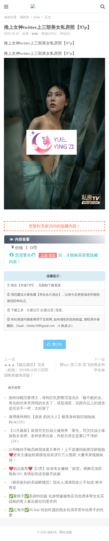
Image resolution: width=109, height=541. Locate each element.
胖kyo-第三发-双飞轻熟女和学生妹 (82, 367)
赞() (57, 344)
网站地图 (65, 532)
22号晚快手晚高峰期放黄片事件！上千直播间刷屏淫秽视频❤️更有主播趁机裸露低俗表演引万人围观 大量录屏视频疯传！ (57, 455)
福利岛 (54, 6)
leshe (37, 17)
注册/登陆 (48, 255)
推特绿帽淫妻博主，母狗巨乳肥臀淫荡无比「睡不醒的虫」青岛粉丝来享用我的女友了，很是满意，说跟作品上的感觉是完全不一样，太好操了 (57, 403)
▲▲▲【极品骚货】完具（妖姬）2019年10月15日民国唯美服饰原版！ (26, 370)
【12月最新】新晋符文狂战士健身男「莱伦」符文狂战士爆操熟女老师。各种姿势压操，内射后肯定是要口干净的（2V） (57, 436)
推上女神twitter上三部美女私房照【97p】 (48, 27)
